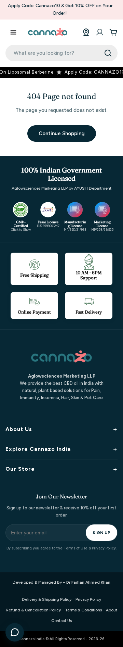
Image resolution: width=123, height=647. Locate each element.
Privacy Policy (88, 599)
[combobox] (61, 53)
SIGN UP (101, 532)
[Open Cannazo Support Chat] (14, 632)
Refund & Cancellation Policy (33, 610)
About (111, 610)
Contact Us (61, 620)
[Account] (100, 32)
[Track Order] (86, 32)
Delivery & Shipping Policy (46, 599)
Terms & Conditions (83, 610)
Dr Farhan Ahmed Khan (88, 582)
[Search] (108, 53)
